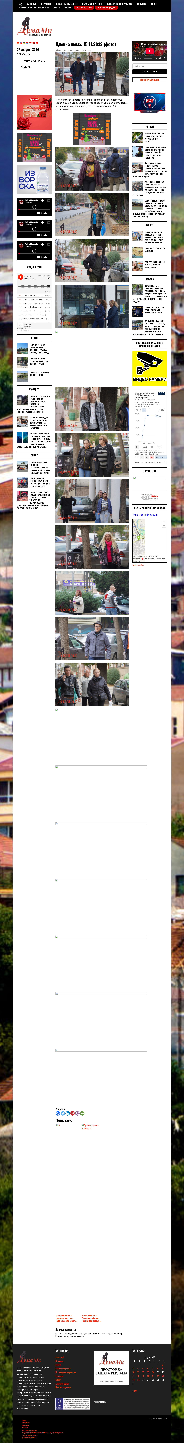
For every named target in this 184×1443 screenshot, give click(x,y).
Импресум (25, 1425)
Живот (68, 7)
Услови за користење (29, 1437)
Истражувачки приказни (119, 3)
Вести (57, 7)
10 (133, 1372)
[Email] (82, 1113)
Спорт (154, 3)
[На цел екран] (164, 58)
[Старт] (135, 58)
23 (163, 1376)
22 (158, 1376)
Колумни (141, 3)
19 (143, 1376)
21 (153, 1376)
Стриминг (46, 3)
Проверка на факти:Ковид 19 (34, 7)
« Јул (134, 1390)
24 (133, 1379)
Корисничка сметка (149, 79)
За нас (24, 1420)
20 (148, 1376)
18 (138, 1376)
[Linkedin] (67, 1113)
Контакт (25, 1427)
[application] (149, 51)
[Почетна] (20, 4)
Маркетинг (25, 1422)
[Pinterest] (72, 1113)
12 (143, 1372)
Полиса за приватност (29, 1435)
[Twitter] (63, 1113)
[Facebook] (58, 1113)
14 (153, 1372)
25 (138, 1379)
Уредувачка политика (29, 1430)
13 (148, 1372)
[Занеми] (160, 58)
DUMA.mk (26, 330)
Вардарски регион (92, 3)
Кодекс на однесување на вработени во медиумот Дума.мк (42, 1432)
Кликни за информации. (145, 514)
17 (133, 1376)
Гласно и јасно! (84, 7)
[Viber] (77, 1113)
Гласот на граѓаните (67, 3)
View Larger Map (138, 565)
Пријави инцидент (106, 7)
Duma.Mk (19, 330)
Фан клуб (31, 3)
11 (138, 1372)
